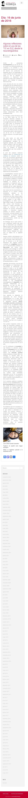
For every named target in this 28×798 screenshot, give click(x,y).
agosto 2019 (6, 628)
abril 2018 (5, 673)
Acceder (5, 783)
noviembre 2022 (7, 510)
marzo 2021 (6, 570)
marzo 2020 (6, 607)
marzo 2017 (6, 709)
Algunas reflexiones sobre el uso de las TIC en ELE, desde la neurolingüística (12, 47)
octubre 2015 (6, 761)
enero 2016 (5, 751)
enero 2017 (5, 715)
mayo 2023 (5, 492)
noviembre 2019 (7, 619)
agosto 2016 (6, 730)
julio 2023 (5, 486)
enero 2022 (5, 540)
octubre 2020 (6, 585)
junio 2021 (5, 561)
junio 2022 (5, 525)
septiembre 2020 (7, 588)
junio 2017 (5, 700)
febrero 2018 (6, 679)
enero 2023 (5, 504)
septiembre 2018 (7, 661)
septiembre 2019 (7, 625)
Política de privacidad (17, 793)
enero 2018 (5, 682)
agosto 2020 (6, 592)
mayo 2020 (5, 601)
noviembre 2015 (7, 758)
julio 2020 (5, 595)
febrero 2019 (6, 646)
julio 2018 (5, 664)
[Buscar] (21, 468)
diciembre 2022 (6, 507)
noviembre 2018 (7, 655)
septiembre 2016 (7, 727)
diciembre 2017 (6, 685)
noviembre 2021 (7, 546)
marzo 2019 (6, 643)
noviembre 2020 (7, 582)
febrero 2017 (6, 712)
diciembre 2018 (6, 652)
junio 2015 (5, 770)
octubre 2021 (6, 549)
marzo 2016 (6, 745)
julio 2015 (5, 767)
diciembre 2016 (6, 718)
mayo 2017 (5, 703)
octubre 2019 (6, 622)
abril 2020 (5, 604)
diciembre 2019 (6, 616)
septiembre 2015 (7, 764)
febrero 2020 (6, 610)
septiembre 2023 (7, 480)
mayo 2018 (5, 670)
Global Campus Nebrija (9, 8)
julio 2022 (5, 522)
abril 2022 (5, 531)
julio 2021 (5, 558)
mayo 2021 (5, 564)
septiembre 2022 (7, 516)
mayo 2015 (5, 773)
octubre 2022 (6, 513)
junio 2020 (5, 598)
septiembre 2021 (7, 552)
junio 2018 (5, 667)
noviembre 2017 (7, 688)
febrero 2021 (6, 573)
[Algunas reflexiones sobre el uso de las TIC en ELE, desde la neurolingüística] (12, 31)
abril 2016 (5, 742)
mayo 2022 (5, 528)
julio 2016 (5, 733)
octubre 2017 (6, 691)
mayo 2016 (5, 739)
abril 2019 (5, 640)
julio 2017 (5, 697)
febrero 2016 (6, 748)
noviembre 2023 (7, 477)
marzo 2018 (6, 676)
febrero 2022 (6, 537)
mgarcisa (15, 55)
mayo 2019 (5, 637)
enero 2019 (5, 649)
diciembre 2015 (6, 755)
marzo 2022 (6, 534)
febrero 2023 (6, 501)
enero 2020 (5, 613)
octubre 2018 (6, 658)
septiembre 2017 (7, 694)
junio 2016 (5, 736)
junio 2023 (5, 489)
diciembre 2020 (6, 579)
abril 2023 (5, 495)
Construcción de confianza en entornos (12, 155)
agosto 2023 (6, 483)
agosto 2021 (6, 555)
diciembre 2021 (6, 543)
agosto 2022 (6, 519)
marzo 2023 (6, 498)
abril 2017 (5, 706)
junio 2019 (5, 634)
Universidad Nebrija (16, 796)
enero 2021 (5, 576)
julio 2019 (5, 631)
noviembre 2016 (7, 721)
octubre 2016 (6, 724)
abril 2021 (5, 567)
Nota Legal (6, 793)
